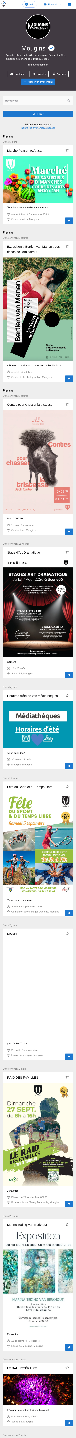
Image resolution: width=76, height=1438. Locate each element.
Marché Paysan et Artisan (25, 150)
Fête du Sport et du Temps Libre (29, 787)
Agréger (61, 74)
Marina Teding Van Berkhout (27, 1225)
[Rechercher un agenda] (68, 100)
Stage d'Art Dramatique (23, 552)
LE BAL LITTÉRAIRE (22, 1368)
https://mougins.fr (38, 64)
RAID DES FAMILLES (22, 1077)
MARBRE (14, 934)
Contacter (19, 74)
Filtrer (40, 113)
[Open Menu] (69, 4)
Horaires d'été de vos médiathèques (32, 696)
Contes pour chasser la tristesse (29, 404)
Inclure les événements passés (38, 127)
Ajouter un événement (40, 81)
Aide (31, 4)
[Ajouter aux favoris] (67, 150)
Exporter (41, 74)
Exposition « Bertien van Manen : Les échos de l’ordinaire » (33, 249)
